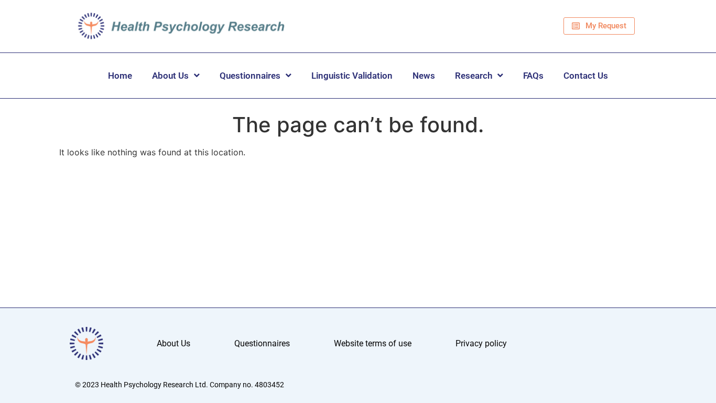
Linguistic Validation (352, 75)
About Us (170, 75)
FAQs (533, 75)
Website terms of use (372, 343)
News (424, 75)
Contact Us (585, 75)
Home (120, 75)
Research (473, 75)
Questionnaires (250, 75)
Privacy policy (481, 343)
